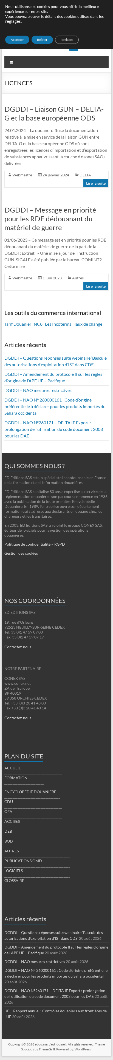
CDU (8, 801)
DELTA (85, 175)
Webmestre (22, 175)
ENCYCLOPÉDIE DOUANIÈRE (30, 791)
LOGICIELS (13, 870)
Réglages (67, 40)
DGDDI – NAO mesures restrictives (38, 390)
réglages (13, 21)
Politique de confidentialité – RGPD (34, 544)
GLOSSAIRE (14, 880)
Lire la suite (96, 183)
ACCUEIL (12, 768)
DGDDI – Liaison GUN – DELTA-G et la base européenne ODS (54, 113)
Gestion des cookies (21, 553)
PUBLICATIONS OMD (23, 860)
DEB (8, 831)
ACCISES (12, 821)
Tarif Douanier (17, 323)
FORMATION (15, 777)
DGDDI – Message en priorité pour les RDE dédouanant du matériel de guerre (50, 218)
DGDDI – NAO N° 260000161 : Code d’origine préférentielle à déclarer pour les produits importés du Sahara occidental (55, 406)
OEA (8, 811)
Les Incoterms (58, 323)
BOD (8, 841)
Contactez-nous (17, 646)
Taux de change (88, 323)
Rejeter (42, 40)
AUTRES (11, 851)
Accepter (17, 40)
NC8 (38, 323)
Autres (78, 278)
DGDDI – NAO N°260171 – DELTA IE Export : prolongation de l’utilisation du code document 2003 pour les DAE (53, 429)
